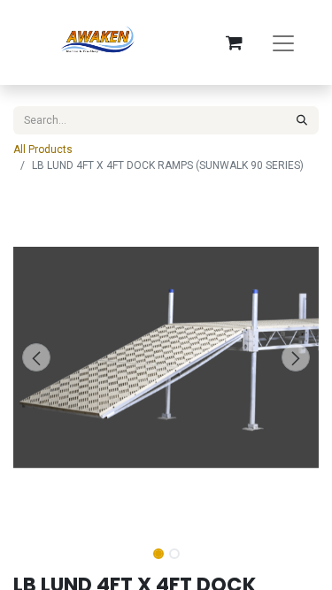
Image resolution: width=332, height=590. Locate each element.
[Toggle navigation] (283, 42)
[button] (36, 357)
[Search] (302, 120)
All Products (43, 149)
